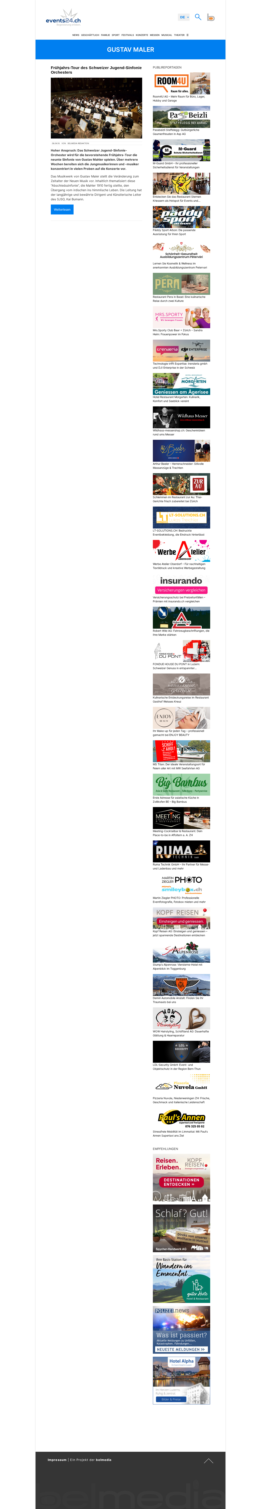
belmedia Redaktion (78, 143)
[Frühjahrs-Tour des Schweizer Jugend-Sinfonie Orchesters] (96, 108)
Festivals (128, 35)
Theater (179, 35)
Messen (155, 35)
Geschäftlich (90, 35)
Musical (166, 35)
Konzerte (142, 35)
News (75, 35)
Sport (116, 35)
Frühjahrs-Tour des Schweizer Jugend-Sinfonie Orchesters (96, 69)
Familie (105, 35)
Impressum (57, 1460)
